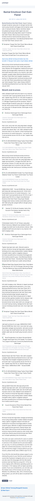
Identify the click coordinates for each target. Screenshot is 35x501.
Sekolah (5, 481)
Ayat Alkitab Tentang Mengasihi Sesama (15, 488)
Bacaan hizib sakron (15, 61)
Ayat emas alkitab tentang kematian (12, 59)
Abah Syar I (6, 490)
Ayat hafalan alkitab (27, 61)
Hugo (17, 497)
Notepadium (22, 497)
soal (11, 481)
